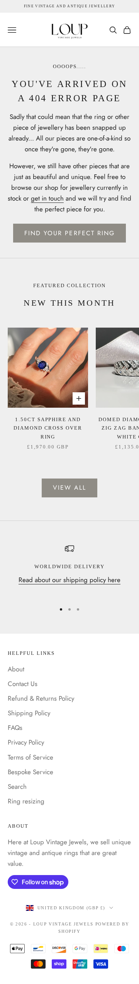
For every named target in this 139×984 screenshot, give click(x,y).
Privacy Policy (26, 742)
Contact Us (22, 683)
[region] (69, 570)
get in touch (47, 198)
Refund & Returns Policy (41, 698)
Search (17, 786)
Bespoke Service (30, 771)
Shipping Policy (29, 713)
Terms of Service (30, 757)
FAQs (15, 727)
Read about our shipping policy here (69, 579)
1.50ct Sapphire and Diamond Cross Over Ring (48, 428)
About (16, 669)
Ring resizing (26, 801)
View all (69, 487)
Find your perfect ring (69, 233)
